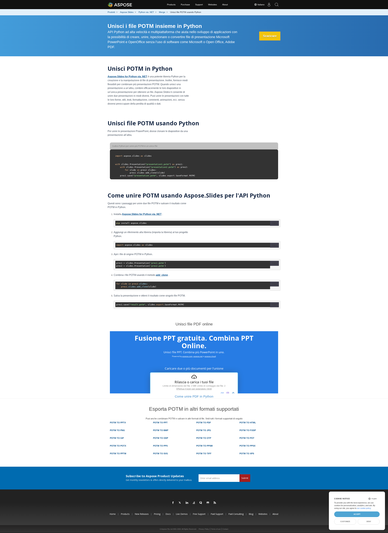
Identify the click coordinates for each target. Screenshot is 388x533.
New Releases (142, 514)
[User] (269, 4)
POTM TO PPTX (118, 422)
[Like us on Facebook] (173, 503)
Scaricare (270, 36)
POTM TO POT (246, 438)
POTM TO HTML (247, 422)
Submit (244, 478)
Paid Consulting (236, 514)
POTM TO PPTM (118, 453)
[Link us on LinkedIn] (187, 503)
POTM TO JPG (203, 430)
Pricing (157, 514)
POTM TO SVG (160, 453)
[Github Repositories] (208, 503)
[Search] (276, 4)
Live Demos (182, 514)
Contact (225, 529)
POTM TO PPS (160, 446)
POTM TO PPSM (204, 446)
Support (199, 4)
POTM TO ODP (160, 438)
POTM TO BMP (160, 430)
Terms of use (216, 529)
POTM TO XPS (246, 453)
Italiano (260, 4)
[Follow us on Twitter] (180, 503)
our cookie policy (364, 508)
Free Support (199, 514)
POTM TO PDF (203, 422)
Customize (345, 521)
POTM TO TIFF (203, 453)
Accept (357, 514)
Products (171, 4)
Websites (212, 4)
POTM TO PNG (117, 430)
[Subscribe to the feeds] (215, 503)
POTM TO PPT (160, 422)
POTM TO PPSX (247, 446)
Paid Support (217, 514)
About (225, 4)
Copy (274, 223)
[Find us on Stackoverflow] (194, 503)
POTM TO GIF (117, 438)
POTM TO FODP (247, 430)
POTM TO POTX (118, 446)
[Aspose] (120, 4)
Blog (251, 514)
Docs (168, 514)
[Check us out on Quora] (201, 503)
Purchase (185, 4)
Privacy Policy (204, 529)
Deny (368, 521)
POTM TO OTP (203, 438)
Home (113, 514)
